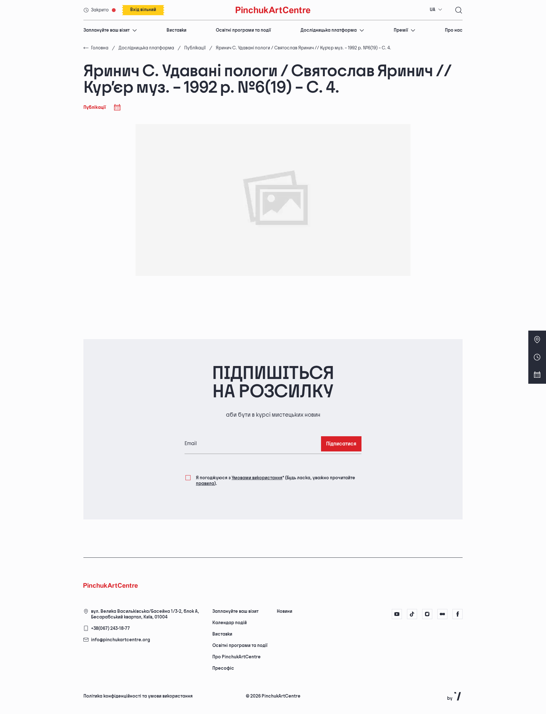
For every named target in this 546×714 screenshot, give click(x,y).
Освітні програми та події (243, 30)
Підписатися (341, 444)
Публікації (195, 48)
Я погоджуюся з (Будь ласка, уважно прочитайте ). (275, 480)
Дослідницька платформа (328, 30)
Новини (284, 611)
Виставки (176, 30)
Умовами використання (257, 478)
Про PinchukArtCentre (236, 657)
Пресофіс (223, 668)
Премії (401, 30)
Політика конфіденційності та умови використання (138, 696)
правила (205, 483)
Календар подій (229, 622)
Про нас (454, 30)
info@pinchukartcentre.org (120, 640)
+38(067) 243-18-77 (110, 628)
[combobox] (436, 10)
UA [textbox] (432, 9)
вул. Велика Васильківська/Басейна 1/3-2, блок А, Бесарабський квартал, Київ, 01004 (145, 614)
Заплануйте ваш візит (106, 30)
